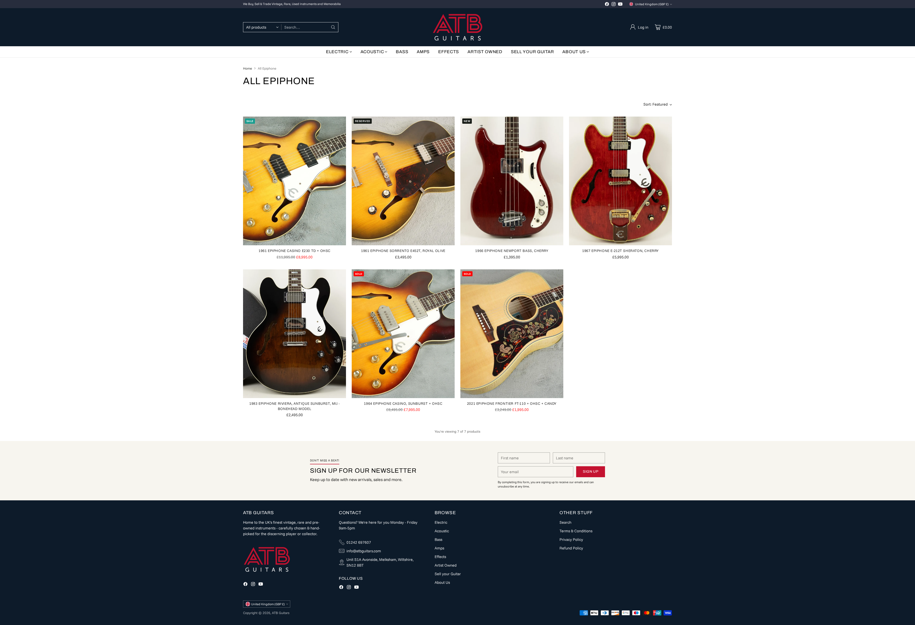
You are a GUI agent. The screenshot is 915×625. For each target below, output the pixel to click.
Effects (440, 556)
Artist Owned (446, 565)
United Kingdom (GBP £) (652, 4)
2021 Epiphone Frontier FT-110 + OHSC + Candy (512, 403)
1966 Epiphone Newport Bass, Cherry (511, 250)
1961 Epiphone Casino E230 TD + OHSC (294, 250)
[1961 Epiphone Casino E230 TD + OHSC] (294, 181)
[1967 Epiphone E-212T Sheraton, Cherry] (620, 181)
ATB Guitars (281, 613)
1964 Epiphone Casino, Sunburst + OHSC (403, 403)
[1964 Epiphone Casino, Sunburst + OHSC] (403, 333)
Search (565, 522)
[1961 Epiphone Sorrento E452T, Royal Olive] (403, 181)
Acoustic (442, 530)
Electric (441, 522)
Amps (439, 548)
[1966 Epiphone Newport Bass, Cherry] (511, 181)
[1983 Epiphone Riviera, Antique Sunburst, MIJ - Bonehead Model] (294, 333)
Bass (438, 539)
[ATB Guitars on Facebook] (607, 5)
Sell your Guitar (448, 573)
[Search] (333, 27)
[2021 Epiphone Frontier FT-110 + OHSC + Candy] (511, 333)
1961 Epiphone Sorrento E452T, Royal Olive (403, 250)
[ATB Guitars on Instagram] (613, 5)
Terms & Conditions (575, 530)
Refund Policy (571, 548)
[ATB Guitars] (457, 27)
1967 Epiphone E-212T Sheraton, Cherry (620, 250)
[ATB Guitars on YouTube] (620, 5)
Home (247, 68)
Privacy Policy (571, 539)
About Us (442, 582)
